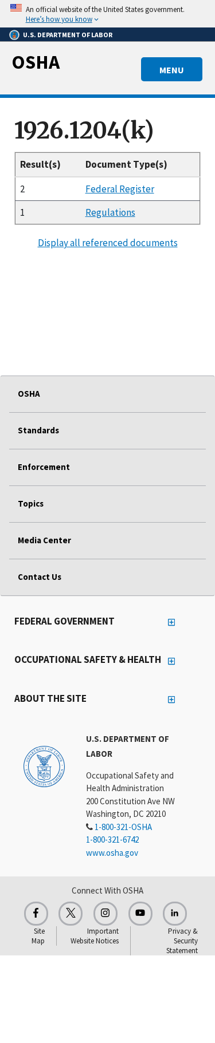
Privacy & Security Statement (182, 940)
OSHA (35, 62)
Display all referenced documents (108, 242)
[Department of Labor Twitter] (70, 914)
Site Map (38, 936)
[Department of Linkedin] (175, 914)
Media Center (44, 540)
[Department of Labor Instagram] (105, 914)
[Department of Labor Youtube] (140, 914)
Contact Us (39, 576)
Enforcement (44, 466)
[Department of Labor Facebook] (36, 914)
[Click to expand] (107, 13)
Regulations (110, 212)
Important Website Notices (95, 936)
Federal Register (119, 189)
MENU (171, 70)
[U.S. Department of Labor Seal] (44, 766)
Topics (31, 503)
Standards (38, 430)
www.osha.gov (112, 852)
